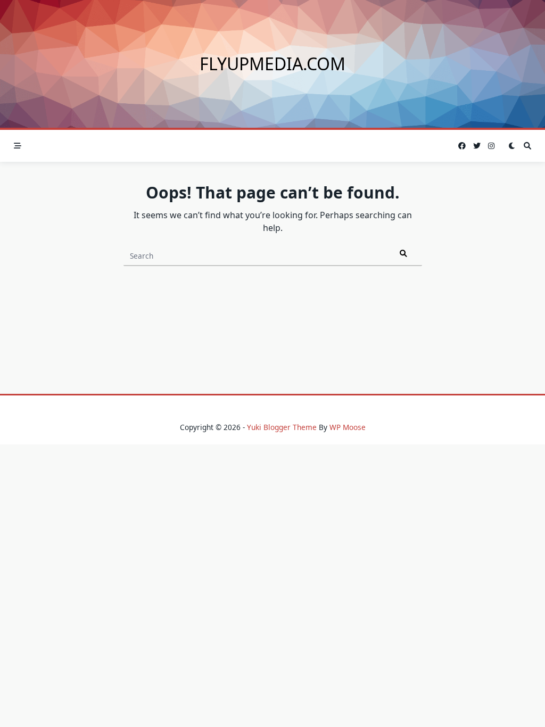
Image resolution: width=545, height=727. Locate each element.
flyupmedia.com (272, 63)
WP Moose (347, 427)
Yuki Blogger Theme (282, 427)
